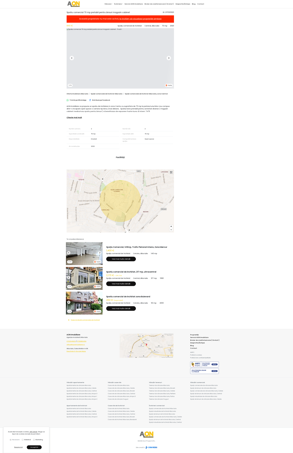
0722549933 (71, 341)
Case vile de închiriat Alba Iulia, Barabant (122, 419)
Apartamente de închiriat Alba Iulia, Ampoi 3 (82, 417)
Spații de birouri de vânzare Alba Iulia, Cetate (205, 399)
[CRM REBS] (151, 447)
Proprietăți (194, 335)
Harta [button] (170, 85)
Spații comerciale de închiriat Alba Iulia (106, 94)
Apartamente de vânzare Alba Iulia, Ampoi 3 (82, 394)
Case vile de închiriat (116, 406)
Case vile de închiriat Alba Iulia (118, 408)
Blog (193, 4)
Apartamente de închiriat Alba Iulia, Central (82, 414)
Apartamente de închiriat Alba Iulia (79, 408)
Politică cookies (196, 355)
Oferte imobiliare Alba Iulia (77, 94)
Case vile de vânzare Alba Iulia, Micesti (121, 391)
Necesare (16, 440)
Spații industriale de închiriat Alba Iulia (162, 411)
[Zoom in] (171, 226)
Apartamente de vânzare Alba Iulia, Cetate (81, 388)
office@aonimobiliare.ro (76, 344)
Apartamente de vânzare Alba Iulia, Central (82, 391)
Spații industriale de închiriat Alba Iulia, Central (165, 422)
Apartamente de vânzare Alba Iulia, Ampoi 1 (82, 396)
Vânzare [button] (107, 4)
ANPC (192, 352)
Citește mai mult (74, 117)
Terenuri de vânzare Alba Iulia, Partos (162, 396)
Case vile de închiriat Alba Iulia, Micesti (121, 417)
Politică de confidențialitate (200, 358)
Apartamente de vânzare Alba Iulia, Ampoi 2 (82, 399)
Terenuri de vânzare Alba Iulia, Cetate (162, 391)
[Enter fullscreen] (171, 172)
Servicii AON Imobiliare (134, 4)
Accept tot (34, 447)
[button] (72, 58)
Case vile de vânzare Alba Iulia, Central (121, 394)
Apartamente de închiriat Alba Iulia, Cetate (81, 411)
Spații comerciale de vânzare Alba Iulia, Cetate (206, 391)
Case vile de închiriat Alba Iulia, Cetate (121, 411)
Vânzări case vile (114, 382)
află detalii (33, 432)
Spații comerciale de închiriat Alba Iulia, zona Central (146, 94)
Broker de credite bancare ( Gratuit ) (159, 4)
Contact (200, 4)
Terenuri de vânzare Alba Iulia (159, 385)
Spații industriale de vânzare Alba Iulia (203, 396)
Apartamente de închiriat (77, 406)
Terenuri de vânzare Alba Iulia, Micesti (162, 388)
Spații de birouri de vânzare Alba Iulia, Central (206, 394)
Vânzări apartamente (75, 382)
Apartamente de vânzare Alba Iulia (79, 385)
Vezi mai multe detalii (121, 259)
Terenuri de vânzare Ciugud (158, 399)
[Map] (120, 201)
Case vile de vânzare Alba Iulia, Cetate (121, 388)
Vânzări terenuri (155, 382)
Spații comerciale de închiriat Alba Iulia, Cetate (165, 417)
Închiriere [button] (118, 4)
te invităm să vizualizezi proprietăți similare (140, 18)
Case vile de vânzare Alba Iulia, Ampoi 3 (122, 396)
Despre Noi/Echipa (183, 4)
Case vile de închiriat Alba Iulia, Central (121, 414)
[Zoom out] (171, 229)
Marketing (39, 440)
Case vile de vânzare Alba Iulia (118, 385)
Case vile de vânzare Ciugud (118, 399)
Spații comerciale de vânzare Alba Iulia (204, 385)
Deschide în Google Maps (76, 351)
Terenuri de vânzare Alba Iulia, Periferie (162, 394)
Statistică (27, 440)
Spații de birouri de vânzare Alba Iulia (203, 388)
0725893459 (81, 341)
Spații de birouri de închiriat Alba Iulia (162, 414)
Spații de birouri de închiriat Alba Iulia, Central (165, 419)
